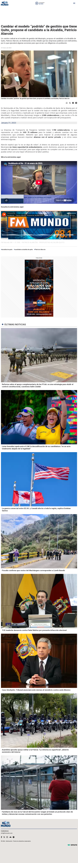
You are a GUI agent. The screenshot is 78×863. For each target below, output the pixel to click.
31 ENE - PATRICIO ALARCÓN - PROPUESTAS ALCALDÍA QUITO (39, 242)
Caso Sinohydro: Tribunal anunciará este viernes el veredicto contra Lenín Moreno (36, 690)
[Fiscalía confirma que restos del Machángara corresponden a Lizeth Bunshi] (39, 541)
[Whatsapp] (67, 103)
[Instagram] (7, 837)
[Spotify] (13, 837)
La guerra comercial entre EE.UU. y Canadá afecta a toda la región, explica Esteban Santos (36, 509)
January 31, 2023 (8, 123)
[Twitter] (70, 103)
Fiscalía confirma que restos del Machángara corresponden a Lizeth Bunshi (33, 570)
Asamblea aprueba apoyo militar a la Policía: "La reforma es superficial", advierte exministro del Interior (35, 751)
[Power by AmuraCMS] (72, 845)
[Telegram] (76, 103)
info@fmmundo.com (6, 833)
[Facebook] (73, 103)
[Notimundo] (4, 3)
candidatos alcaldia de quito (24, 249)
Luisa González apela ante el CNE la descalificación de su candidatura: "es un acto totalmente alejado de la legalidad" (36, 447)
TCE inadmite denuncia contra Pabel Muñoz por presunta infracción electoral (34, 630)
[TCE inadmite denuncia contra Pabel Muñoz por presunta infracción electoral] (39, 601)
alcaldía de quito (7, 249)
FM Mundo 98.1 (7, 242)
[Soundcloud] (10, 837)
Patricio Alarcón (40, 249)
